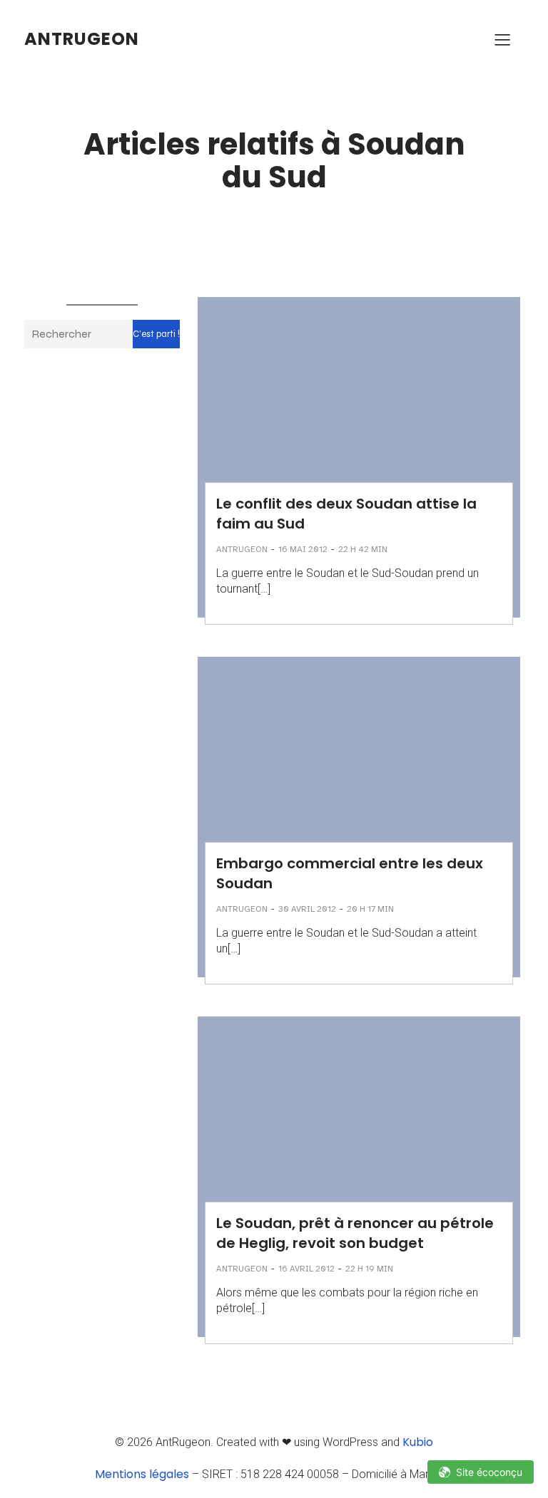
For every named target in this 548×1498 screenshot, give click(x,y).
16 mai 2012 (303, 549)
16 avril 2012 (306, 1269)
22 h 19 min (369, 1269)
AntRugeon (242, 549)
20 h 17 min (370, 909)
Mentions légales (142, 1474)
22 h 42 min (362, 549)
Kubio (417, 1442)
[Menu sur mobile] (502, 39)
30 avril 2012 (307, 909)
